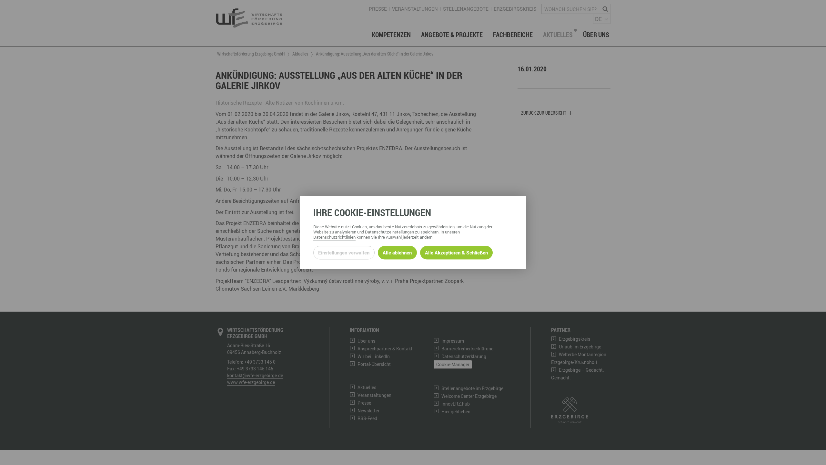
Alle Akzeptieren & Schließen (456, 252)
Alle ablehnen (397, 252)
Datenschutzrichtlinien (334, 237)
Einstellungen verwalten (343, 252)
